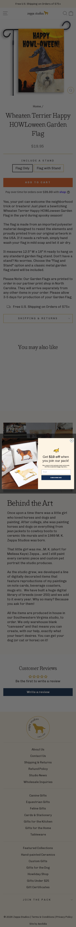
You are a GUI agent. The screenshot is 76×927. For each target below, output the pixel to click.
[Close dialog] (71, 440)
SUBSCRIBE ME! (56, 477)
